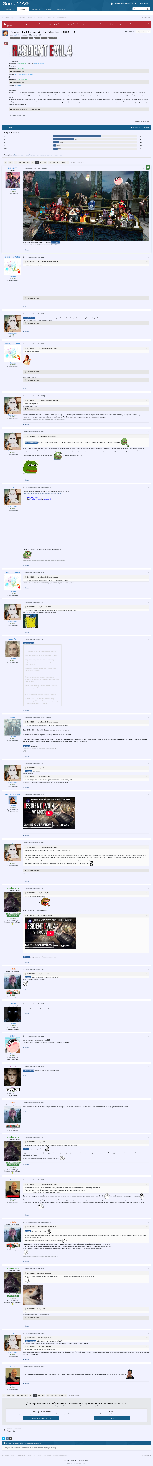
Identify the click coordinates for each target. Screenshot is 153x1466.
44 (141, 136)
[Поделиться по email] (10, 1438)
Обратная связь (83, 1460)
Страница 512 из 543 (77, 162)
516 (54, 162)
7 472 (13, 1056)
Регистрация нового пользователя (41, 1418)
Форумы (23, 9)
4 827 (13, 660)
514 (45, 162)
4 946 (13, 1201)
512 (37, 162)
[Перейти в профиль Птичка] (12, 1014)
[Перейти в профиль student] (5, 33)
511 (33, 162)
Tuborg (43, 1338)
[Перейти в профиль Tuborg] (12, 1077)
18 (148, 32)
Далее (63, 162)
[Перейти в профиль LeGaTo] (12, 981)
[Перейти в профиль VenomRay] (12, 649)
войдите (15, 155)
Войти (112, 1418)
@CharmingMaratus (31, 443)
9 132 (13, 738)
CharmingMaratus (46, 262)
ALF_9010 (44, 915)
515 (50, 162)
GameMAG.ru (9, 9)
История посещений (142, 122)
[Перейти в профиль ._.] (12, 323)
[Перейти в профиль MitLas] (13, 1189)
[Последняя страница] (68, 162)
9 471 (13, 1092)
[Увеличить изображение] (86, 206)
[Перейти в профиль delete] (12, 1045)
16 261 (13, 995)
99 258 (13, 918)
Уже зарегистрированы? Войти (125, 3)
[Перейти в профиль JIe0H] (6, 43)
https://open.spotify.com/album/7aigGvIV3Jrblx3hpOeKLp (42, 493)
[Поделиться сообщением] (143, 169)
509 (24, 162)
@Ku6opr (26, 957)
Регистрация (144, 3)
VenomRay (27, 746)
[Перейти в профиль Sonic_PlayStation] (12, 266)
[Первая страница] (5, 162)
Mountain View (46, 436)
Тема (73, 1460)
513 (41, 162)
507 (15, 162)
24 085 (13, 191)
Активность (36, 9)
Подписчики (140, 32)
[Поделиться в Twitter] (3, 1438)
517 (58, 162)
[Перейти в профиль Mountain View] (12, 902)
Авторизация (130, 31)
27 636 (13, 1025)
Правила (49, 9)
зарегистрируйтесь (27, 155)
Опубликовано (32, 168)
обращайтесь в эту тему (80, 24)
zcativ (43, 768)
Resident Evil (36, 35)
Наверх (26, 250)
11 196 (13, 278)
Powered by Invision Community (76, 1463)
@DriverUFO (55, 242)
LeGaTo (43, 1142)
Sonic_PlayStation (29, 318)
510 (28, 162)
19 (141, 139)
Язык (66, 1460)
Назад (10, 162)
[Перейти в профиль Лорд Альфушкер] (13, 800)
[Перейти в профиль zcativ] (12, 727)
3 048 (13, 335)
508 (20, 162)
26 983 (13, 807)
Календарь (61, 9)
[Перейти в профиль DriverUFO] (13, 180)
